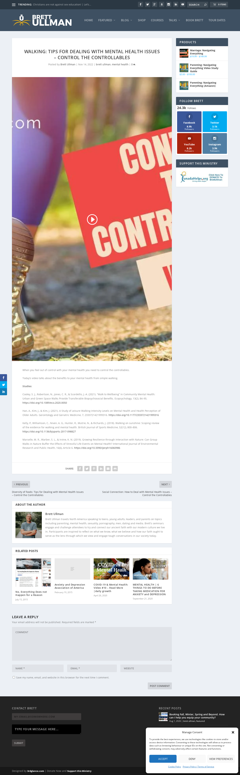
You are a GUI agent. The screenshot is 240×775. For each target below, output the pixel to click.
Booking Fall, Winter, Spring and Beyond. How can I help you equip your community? (197, 716)
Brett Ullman (67, 64)
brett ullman (103, 64)
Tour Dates (217, 20)
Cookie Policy (174, 766)
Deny (192, 759)
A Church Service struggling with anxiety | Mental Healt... (67, 4)
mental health (120, 64)
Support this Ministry (79, 771)
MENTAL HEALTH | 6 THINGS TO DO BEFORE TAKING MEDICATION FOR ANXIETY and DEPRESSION (149, 589)
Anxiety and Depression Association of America (70, 586)
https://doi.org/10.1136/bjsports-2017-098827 (49, 431)
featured (200, 721)
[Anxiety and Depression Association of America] (72, 569)
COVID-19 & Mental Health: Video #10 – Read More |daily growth (111, 588)
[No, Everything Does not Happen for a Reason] (33, 572)
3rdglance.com (35, 771)
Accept (163, 759)
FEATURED (105, 20)
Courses (157, 20)
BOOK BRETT (194, 20)
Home (88, 20)
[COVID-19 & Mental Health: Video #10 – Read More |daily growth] (111, 569)
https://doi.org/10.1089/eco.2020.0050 (44, 402)
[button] (233, 732)
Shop (142, 20)
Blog (125, 20)
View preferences (221, 759)
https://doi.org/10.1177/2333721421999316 (134, 415)
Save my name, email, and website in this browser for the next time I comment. (62, 677)
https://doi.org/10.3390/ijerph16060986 (97, 447)
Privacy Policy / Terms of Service (198, 766)
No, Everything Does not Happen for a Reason (31, 593)
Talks (173, 20)
